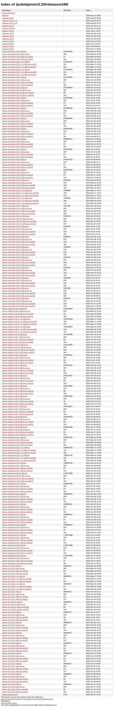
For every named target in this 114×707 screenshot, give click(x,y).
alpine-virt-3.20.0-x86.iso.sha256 (15, 571)
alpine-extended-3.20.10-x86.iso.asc (16, 90)
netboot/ (5, 16)
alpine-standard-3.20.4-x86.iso (14, 504)
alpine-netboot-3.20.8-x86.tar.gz (14, 417)
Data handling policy (9, 703)
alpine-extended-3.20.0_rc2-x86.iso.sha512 (19, 75)
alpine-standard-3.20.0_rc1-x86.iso (16, 448)
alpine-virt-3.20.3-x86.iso (12, 622)
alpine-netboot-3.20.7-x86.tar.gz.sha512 (17, 414)
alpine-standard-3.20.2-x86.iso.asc (15, 486)
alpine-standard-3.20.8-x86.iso (14, 545)
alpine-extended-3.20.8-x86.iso (14, 160)
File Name (6, 10)
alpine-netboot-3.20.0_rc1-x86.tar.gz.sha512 (19, 324)
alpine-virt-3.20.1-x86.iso (12, 592)
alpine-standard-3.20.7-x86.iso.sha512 (17, 543)
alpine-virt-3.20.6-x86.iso (12, 653)
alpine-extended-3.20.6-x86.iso (14, 139)
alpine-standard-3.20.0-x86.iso (14, 437)
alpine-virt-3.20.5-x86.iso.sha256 (15, 648)
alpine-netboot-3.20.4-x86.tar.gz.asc (16, 378)
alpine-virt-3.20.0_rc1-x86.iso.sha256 (16, 579)
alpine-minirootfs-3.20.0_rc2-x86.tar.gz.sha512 (20, 203)
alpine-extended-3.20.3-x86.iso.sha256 (17, 113)
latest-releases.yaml (10, 694)
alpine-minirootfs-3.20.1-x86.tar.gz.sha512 (18, 214)
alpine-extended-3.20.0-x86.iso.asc (16, 54)
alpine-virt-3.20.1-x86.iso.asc (13, 594)
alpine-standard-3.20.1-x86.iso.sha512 (17, 471)
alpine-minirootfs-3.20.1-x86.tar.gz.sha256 (18, 211)
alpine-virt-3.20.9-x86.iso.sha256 (15, 689)
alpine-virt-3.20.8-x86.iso (12, 674)
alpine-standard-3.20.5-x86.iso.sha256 (17, 520)
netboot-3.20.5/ (8, 39)
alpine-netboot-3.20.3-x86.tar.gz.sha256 (17, 370)
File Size (66, 10)
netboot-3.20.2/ (8, 31)
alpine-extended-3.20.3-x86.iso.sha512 (17, 116)
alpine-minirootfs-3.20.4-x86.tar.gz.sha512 (18, 255)
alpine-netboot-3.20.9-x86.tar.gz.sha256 (17, 432)
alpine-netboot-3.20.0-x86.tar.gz (14, 309)
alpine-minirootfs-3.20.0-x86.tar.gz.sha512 (18, 188)
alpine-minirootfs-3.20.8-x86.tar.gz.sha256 (18, 293)
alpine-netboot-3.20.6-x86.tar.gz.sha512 (17, 404)
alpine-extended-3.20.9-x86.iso (14, 170)
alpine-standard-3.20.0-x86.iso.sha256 (17, 442)
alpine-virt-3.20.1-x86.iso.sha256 (15, 597)
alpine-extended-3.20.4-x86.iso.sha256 (17, 124)
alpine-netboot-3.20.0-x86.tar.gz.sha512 (17, 316)
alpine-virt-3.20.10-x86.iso (12, 602)
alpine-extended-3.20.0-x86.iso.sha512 (17, 59)
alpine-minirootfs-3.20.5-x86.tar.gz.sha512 (18, 265)
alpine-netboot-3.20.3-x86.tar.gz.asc (16, 368)
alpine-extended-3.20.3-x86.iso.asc (16, 111)
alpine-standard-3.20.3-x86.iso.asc (15, 496)
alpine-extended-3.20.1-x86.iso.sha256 (17, 82)
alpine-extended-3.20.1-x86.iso (14, 77)
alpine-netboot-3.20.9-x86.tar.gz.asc (16, 430)
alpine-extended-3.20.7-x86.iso (14, 149)
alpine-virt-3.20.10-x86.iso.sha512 (15, 610)
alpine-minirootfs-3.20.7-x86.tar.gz (15, 278)
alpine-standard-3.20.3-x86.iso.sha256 (17, 499)
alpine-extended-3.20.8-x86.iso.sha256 (17, 165)
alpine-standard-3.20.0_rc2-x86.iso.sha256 (19, 458)
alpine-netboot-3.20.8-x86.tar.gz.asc (16, 419)
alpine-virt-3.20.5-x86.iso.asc (13, 646)
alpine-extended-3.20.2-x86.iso (14, 98)
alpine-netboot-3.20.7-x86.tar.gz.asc (16, 409)
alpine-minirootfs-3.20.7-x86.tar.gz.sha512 (18, 286)
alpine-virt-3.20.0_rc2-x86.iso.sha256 (16, 586)
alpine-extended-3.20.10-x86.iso (15, 88)
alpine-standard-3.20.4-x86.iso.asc (15, 507)
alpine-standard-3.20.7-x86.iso (14, 535)
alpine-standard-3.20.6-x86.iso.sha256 (17, 530)
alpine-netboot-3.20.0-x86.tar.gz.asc (16, 311)
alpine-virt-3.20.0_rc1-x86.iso (13, 576)
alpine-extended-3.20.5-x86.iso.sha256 (17, 134)
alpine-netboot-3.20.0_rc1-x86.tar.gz (16, 319)
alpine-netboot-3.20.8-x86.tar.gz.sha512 (17, 424)
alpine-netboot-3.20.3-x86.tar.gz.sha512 (17, 373)
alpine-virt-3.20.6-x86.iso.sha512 (15, 661)
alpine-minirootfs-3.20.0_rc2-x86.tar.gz (17, 198)
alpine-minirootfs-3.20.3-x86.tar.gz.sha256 (18, 242)
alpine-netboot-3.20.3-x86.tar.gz (14, 365)
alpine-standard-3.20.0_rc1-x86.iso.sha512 (19, 453)
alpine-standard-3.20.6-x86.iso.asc (15, 527)
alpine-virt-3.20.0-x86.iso (12, 566)
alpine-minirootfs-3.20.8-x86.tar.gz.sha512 (18, 296)
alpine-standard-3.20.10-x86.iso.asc (16, 476)
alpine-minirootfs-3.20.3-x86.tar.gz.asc (17, 239)
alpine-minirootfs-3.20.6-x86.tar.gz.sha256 (18, 273)
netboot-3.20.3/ (8, 33)
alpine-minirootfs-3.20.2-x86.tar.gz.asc (17, 229)
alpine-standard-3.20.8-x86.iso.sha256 (17, 550)
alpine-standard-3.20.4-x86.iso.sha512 (17, 512)
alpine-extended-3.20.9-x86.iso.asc (16, 172)
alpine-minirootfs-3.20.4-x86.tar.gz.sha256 (18, 252)
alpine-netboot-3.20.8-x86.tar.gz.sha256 (17, 422)
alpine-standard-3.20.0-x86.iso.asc (15, 440)
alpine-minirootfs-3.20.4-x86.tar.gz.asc (17, 250)
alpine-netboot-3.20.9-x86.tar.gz (14, 427)
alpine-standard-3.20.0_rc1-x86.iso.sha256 (19, 450)
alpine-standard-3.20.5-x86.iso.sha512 (17, 522)
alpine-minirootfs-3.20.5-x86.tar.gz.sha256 (18, 262)
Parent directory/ (8, 13)
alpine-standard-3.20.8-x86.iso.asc (15, 548)
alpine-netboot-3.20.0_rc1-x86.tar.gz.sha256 (19, 322)
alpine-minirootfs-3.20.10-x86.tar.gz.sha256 (19, 221)
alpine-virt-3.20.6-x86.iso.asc (13, 656)
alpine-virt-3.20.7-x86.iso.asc (13, 666)
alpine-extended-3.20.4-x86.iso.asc (16, 121)
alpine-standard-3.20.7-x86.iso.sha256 (17, 540)
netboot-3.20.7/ (8, 44)
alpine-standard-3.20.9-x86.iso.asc (15, 558)
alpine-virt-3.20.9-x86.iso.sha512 (15, 692)
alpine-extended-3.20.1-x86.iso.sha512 (17, 85)
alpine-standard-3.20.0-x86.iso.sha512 (17, 445)
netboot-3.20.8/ (8, 46)
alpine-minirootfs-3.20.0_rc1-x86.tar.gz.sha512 (20, 196)
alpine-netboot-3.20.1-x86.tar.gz (14, 334)
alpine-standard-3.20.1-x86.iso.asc (15, 466)
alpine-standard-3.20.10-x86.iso (14, 473)
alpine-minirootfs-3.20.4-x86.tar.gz (15, 247)
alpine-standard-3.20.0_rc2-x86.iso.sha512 (19, 460)
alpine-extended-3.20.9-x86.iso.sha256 (17, 175)
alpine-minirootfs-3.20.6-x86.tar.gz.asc (17, 270)
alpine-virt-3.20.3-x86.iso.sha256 (15, 628)
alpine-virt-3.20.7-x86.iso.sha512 (15, 671)
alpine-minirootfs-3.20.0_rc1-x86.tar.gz (17, 190)
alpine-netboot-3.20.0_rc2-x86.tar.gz (16, 327)
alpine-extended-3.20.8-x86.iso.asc (16, 162)
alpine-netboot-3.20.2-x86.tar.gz (14, 355)
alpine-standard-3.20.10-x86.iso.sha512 (18, 481)
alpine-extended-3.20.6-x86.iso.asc (16, 142)
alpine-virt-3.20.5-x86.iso (12, 643)
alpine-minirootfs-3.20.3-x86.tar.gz (15, 237)
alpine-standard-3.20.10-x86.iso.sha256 (18, 479)
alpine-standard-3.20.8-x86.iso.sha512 (17, 553)
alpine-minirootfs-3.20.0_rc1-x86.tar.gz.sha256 (20, 193)
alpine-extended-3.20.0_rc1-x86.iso (16, 62)
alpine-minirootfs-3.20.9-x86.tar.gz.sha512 (18, 306)
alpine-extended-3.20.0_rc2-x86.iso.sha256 (19, 72)
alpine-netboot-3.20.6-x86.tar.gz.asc (16, 399)
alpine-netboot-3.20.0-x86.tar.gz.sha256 (17, 314)
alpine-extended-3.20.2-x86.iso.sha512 (17, 105)
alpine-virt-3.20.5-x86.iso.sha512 (15, 651)
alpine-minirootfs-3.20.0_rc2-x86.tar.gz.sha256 (20, 201)
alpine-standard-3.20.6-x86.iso (14, 525)
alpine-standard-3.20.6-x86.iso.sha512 (17, 533)
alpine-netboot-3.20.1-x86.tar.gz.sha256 (17, 340)
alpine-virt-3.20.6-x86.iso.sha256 (15, 659)
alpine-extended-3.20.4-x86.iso (14, 118)
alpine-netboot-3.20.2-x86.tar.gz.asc (16, 358)
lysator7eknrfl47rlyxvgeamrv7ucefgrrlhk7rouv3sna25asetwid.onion (27, 699)
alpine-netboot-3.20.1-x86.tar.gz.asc (16, 337)
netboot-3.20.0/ (8, 18)
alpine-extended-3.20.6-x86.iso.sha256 (17, 144)
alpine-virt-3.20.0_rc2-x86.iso (13, 584)
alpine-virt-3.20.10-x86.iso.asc (14, 605)
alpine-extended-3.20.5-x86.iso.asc (16, 131)
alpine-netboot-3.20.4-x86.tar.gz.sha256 (17, 381)
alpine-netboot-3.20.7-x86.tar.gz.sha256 (17, 412)
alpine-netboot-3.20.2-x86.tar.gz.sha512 (17, 363)
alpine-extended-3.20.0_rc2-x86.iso (16, 70)
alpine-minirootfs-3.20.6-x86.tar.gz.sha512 (18, 275)
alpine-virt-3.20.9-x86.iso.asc (13, 687)
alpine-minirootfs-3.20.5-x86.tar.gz (15, 257)
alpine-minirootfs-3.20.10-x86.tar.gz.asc (17, 219)
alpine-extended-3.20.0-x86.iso (14, 51)
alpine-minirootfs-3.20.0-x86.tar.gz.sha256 (18, 185)
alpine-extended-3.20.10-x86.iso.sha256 (18, 93)
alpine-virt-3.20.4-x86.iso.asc (13, 635)
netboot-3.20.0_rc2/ (9, 23)
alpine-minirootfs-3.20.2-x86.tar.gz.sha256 (18, 232)
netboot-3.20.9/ (8, 49)
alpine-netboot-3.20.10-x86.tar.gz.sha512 (18, 352)
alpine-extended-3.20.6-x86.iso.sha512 (17, 147)
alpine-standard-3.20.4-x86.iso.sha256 (17, 509)
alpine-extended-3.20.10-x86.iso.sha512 (18, 95)
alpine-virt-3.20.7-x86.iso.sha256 (15, 669)
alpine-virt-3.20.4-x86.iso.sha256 (15, 638)
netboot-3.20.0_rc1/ (9, 21)
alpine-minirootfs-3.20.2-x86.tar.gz (15, 226)
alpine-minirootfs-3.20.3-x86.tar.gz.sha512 (18, 244)
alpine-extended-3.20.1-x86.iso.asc (16, 80)
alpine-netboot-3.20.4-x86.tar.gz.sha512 (17, 383)
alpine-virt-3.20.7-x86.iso (12, 664)
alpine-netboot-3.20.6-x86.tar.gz (14, 396)
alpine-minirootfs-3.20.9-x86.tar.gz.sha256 (18, 304)
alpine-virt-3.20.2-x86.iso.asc (13, 615)
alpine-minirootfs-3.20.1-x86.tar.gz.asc (17, 208)
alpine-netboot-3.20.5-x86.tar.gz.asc (16, 388)
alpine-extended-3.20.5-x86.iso (14, 129)
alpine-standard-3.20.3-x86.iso (14, 494)
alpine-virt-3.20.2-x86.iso (12, 612)
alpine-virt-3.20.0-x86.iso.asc (13, 568)
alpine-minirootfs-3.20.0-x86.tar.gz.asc (17, 183)
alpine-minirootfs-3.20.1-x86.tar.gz (15, 206)
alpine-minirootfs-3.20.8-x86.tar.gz (15, 288)
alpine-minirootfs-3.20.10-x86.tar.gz (16, 216)
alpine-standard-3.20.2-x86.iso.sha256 (17, 489)
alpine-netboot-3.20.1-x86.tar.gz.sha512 (17, 342)
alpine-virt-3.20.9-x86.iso (12, 684)
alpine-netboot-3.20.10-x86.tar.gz (15, 345)
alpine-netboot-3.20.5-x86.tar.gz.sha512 (17, 394)
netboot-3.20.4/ (8, 36)
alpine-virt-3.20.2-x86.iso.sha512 (15, 620)
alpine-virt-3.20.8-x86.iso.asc (13, 676)
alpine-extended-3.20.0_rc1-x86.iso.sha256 (19, 64)
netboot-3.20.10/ (8, 28)
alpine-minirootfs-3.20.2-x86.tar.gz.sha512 (18, 234)
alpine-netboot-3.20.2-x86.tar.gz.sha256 (17, 360)
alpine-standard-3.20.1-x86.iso (14, 463)
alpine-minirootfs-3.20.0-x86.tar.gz (15, 180)
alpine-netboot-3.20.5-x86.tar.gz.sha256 (17, 391)
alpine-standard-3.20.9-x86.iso (14, 556)
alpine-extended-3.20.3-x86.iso (14, 108)
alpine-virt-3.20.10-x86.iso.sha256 (15, 607)
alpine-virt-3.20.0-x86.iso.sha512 (15, 574)
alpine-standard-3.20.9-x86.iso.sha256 (17, 561)
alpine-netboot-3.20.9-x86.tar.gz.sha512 (17, 435)
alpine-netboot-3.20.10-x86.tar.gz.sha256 (18, 350)
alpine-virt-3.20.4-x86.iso (12, 633)
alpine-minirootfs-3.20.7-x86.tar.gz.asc (17, 280)
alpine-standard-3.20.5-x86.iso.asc (15, 517)
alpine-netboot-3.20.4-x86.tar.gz (14, 376)
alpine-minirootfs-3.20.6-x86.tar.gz (15, 268)
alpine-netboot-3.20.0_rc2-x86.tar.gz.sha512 (19, 332)
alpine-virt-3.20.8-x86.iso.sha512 (15, 682)
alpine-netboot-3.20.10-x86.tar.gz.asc (16, 347)
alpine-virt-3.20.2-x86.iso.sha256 (15, 617)
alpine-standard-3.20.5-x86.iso (14, 514)
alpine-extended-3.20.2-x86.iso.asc (16, 100)
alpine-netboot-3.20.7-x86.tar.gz (14, 406)
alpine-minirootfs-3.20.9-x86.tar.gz (15, 298)
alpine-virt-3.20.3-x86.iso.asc (13, 625)
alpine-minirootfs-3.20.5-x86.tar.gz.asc (17, 260)
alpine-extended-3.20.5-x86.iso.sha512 (17, 136)
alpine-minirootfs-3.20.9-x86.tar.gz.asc (17, 301)
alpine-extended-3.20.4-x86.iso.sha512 (17, 126)
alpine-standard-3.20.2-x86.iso (14, 484)
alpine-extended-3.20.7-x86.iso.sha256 (17, 154)
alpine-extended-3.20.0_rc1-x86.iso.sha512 (19, 67)
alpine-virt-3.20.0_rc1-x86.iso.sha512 (16, 581)
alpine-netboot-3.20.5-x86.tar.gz (14, 386)
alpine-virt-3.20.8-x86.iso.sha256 (15, 679)
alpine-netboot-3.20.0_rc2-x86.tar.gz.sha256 (19, 329)
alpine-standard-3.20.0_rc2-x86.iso (16, 455)
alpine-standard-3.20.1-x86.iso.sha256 (17, 468)
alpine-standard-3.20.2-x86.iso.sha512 (17, 491)
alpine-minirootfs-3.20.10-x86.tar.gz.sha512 (19, 224)
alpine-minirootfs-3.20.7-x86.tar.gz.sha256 (18, 283)
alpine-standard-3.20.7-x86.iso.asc (15, 538)
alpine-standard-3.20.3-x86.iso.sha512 (17, 502)
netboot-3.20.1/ (8, 26)
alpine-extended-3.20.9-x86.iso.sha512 (17, 178)
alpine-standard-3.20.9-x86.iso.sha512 (17, 563)
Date (88, 10)
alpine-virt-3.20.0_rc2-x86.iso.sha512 (16, 589)
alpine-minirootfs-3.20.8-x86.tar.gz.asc (17, 291)
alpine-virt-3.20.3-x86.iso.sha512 (15, 630)
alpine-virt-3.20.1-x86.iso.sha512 (15, 599)
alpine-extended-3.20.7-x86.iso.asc (16, 152)
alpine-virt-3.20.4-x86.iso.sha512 (15, 640)
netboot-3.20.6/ (8, 41)
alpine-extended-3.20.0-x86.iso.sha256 (17, 57)
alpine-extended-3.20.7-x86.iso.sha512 (17, 157)
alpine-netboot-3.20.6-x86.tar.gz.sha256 (17, 401)
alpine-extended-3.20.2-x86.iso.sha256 (17, 103)
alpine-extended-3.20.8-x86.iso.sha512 (17, 167)
